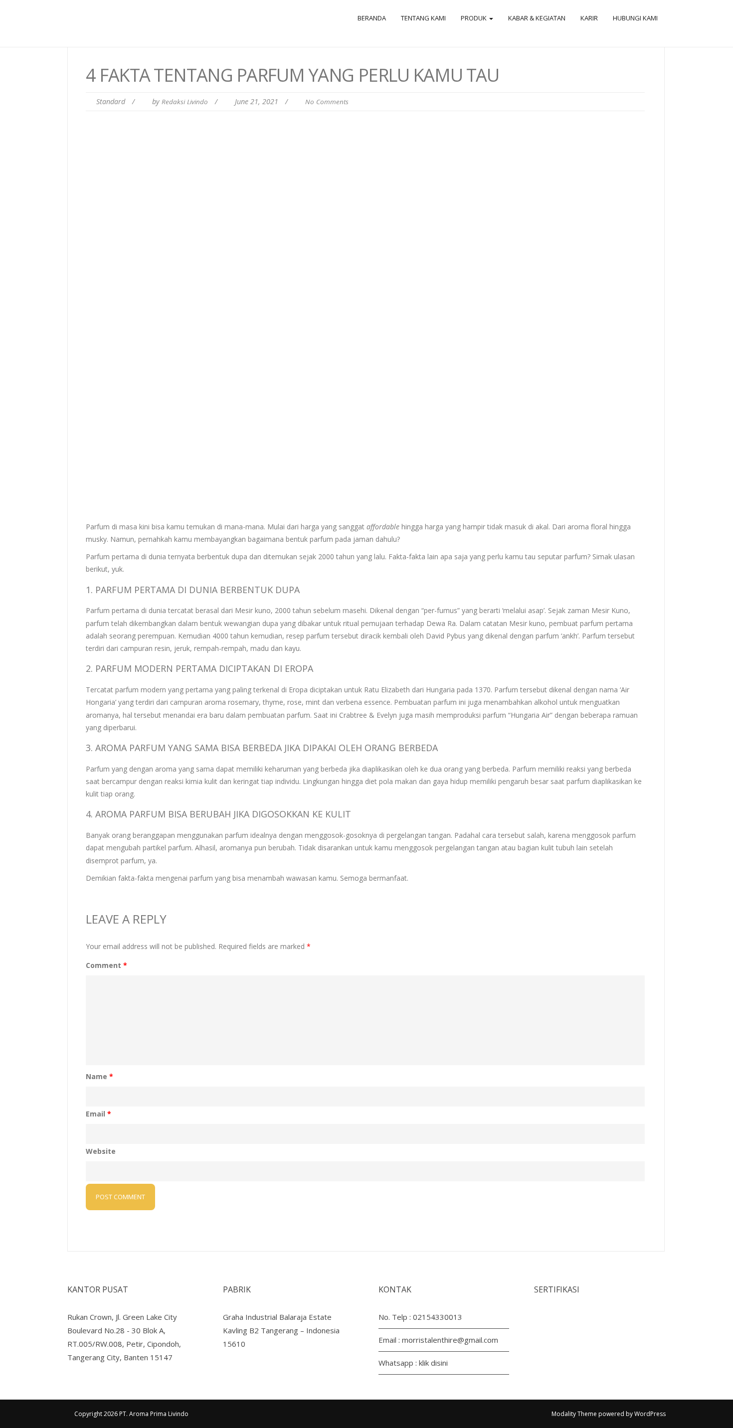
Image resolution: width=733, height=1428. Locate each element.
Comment (106, 965)
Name (99, 1076)
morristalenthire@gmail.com (450, 1340)
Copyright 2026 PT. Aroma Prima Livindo (131, 1414)
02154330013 (437, 1317)
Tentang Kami (423, 17)
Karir (589, 17)
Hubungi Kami (635, 17)
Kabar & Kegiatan (536, 17)
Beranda (372, 17)
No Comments (327, 101)
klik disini (433, 1363)
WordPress (650, 1414)
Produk (474, 17)
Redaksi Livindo (185, 101)
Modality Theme (574, 1414)
